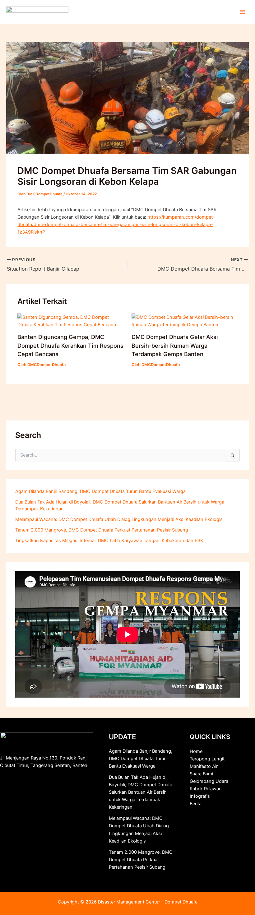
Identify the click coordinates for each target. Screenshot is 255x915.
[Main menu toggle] (242, 11)
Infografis (200, 796)
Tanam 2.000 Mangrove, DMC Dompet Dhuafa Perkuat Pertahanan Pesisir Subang (101, 530)
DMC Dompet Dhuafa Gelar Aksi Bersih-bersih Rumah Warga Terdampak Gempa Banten (175, 345)
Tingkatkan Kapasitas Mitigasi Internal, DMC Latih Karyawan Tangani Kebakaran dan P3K (109, 540)
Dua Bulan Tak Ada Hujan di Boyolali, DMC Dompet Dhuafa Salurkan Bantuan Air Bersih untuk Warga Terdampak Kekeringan (140, 792)
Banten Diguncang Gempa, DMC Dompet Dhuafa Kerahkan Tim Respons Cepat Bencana (70, 345)
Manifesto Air (204, 766)
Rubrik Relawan (206, 789)
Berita (196, 803)
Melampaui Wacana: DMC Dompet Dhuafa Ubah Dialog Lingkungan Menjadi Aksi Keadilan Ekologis (119, 519)
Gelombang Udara (209, 781)
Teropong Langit (207, 759)
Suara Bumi (201, 774)
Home (196, 751)
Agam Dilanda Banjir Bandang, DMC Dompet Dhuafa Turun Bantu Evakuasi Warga (100, 491)
